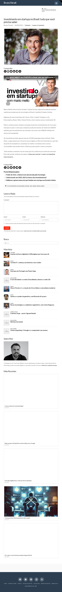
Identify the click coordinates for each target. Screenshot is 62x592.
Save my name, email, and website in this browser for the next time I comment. (25, 223)
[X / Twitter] (26, 579)
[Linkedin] (14, 71)
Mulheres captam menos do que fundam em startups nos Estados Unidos (31, 180)
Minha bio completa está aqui (49, 365)
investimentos (13, 186)
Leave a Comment (38, 25)
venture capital (40, 186)
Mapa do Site (55, 583)
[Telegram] (17, 71)
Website (43, 217)
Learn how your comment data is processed (35, 231)
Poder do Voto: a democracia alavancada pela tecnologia (25, 175)
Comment (6, 200)
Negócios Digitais (27, 583)
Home (5, 583)
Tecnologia (36, 583)
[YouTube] (36, 579)
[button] (56, 3)
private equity (20, 186)
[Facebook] (8, 71)
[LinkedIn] (31, 579)
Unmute (27, 25)
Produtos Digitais (45, 583)
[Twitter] (11, 71)
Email (24, 217)
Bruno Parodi (10, 3)
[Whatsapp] (5, 71)
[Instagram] (42, 579)
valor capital (33, 186)
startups (27, 186)
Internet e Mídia (12, 583)
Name (5, 217)
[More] (20, 71)
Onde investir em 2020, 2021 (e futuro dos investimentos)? (26, 177)
